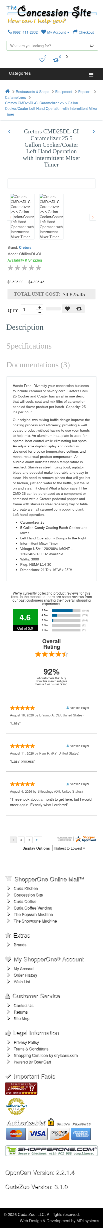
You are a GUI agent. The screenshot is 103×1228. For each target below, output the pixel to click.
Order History (25, 975)
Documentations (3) (38, 364)
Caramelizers (15, 97)
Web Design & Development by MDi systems (59, 1220)
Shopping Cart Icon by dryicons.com (46, 1055)
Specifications (29, 345)
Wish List (22, 981)
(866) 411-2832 (25, 32)
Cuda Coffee (25, 901)
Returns (21, 1012)
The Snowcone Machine (35, 921)
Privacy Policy (26, 1042)
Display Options (36, 848)
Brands (20, 944)
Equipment (63, 91)
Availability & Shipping (25, 260)
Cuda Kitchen (26, 888)
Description (25, 327)
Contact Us (23, 1005)
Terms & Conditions (31, 1048)
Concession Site (28, 894)
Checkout (86, 32)
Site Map (21, 1018)
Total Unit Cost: (37, 294)
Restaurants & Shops (32, 91)
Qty (13, 310)
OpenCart (42, 1062)
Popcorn (85, 91)
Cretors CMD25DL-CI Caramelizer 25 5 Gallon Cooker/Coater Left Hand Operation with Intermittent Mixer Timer (51, 108)
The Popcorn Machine (33, 914)
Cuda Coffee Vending (33, 908)
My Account (56, 32)
